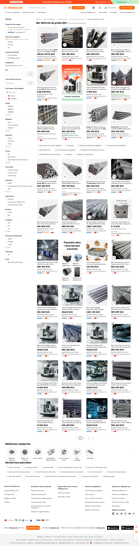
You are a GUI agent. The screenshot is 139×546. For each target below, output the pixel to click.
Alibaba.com (101, 528)
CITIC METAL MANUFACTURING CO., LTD (72, 58)
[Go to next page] (93, 438)
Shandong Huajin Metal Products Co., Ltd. (121, 58)
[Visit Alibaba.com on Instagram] (125, 513)
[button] (69, 7)
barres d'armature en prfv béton (117, 145)
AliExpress (40, 537)
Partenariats (116, 506)
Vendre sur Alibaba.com (119, 490)
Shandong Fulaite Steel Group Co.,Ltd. (72, 193)
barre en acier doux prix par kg (117, 472)
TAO (85, 537)
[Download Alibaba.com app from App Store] (113, 528)
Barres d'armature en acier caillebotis (50, 145)
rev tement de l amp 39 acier (90, 476)
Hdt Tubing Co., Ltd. (43, 230)
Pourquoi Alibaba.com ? (11, 490)
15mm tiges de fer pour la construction (72, 472)
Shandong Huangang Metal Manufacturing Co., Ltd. (96, 230)
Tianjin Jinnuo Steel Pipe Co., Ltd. (121, 135)
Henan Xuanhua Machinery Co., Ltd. (47, 271)
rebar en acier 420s (14, 467)
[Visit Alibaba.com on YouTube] (129, 513)
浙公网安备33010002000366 (102, 543)
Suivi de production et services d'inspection (41, 507)
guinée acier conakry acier (85, 154)
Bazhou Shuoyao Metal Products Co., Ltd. (47, 98)
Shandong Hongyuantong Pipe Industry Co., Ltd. (72, 137)
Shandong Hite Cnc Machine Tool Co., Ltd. (96, 96)
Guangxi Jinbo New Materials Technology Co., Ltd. (121, 190)
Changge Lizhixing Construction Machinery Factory (121, 233)
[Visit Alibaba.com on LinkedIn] (117, 513)
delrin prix (69, 154)
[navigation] (19, 229)
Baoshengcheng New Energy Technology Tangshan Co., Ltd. (47, 138)
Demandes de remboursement (95, 502)
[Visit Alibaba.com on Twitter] (121, 513)
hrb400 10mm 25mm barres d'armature (93, 150)
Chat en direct (89, 494)
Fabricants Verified (64, 493)
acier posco (70, 145)
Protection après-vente (38, 502)
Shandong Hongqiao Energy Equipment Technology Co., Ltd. (47, 58)
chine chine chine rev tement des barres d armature (61, 476)
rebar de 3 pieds (48, 467)
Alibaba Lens (13, 528)
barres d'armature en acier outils (45, 472)
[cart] (100, 8)
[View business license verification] (88, 543)
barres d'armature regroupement (66, 150)
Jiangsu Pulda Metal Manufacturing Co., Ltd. (96, 135)
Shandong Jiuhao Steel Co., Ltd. (96, 58)
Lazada (69, 537)
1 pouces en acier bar (32, 467)
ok (30, 74)
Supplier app (54, 528)
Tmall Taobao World (59, 537)
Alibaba (38, 19)
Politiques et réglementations (40, 511)
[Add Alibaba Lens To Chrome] (33, 528)
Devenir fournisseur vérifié (120, 502)
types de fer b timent (15, 476)
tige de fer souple (109, 476)
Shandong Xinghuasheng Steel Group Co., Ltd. (72, 230)
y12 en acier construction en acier (97, 467)
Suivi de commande (118, 498)
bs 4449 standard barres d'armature (50, 154)
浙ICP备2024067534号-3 (121, 543)
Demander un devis (64, 496)
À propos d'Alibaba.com (12, 486)
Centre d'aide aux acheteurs (94, 490)
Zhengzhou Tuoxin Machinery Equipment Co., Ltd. (96, 271)
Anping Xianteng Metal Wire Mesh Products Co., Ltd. (96, 190)
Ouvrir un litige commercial (93, 498)
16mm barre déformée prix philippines (91, 145)
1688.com (48, 537)
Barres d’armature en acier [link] (96, 19)
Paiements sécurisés (37, 490)
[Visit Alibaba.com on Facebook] (113, 513)
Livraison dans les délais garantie (41, 498)
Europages (99, 537)
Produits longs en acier (77, 19)
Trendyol (91, 537)
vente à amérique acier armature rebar (70, 467)
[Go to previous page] (76, 438)
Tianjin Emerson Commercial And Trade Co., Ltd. (121, 97)
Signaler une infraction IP (93, 506)
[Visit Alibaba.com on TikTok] (133, 513)
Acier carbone (62, 19)
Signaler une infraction (92, 510)
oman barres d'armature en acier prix (19, 472)
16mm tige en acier (45, 150)
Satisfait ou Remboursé (38, 494)
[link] (136, 526)
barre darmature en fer (33, 476)
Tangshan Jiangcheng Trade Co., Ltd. (47, 190)
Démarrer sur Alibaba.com (120, 494)
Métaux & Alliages (49, 19)
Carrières (7, 502)
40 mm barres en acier (95, 472)
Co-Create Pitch (9, 494)
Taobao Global (77, 537)
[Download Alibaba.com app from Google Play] (128, 528)
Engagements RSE (10, 498)
